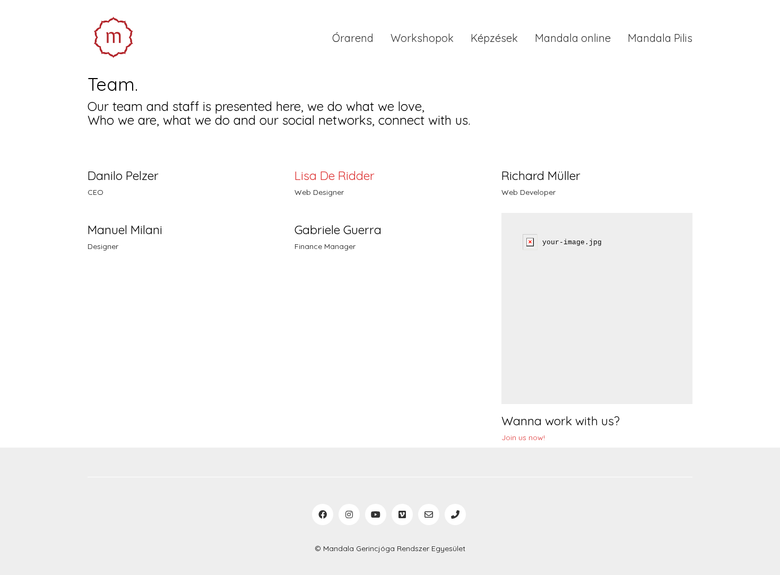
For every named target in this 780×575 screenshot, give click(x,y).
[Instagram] (349, 514)
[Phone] (455, 514)
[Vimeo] (402, 514)
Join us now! (523, 437)
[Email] (428, 514)
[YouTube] (375, 514)
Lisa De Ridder (334, 175)
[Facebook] (322, 514)
